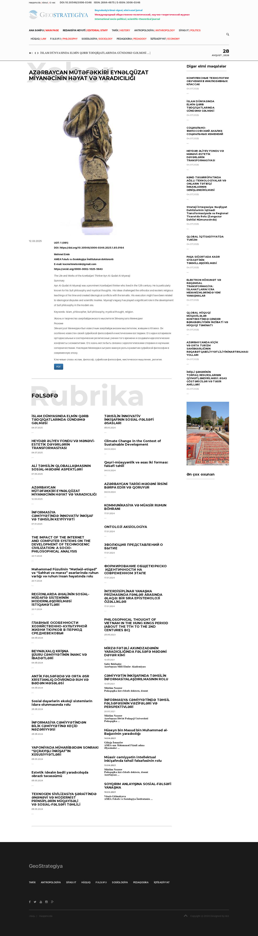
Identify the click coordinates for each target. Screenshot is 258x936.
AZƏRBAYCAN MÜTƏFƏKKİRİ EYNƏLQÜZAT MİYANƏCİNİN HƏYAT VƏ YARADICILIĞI (64, 491)
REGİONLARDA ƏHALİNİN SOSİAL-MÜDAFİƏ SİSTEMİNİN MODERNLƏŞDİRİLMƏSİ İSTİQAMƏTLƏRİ (61, 599)
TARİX (121, 30)
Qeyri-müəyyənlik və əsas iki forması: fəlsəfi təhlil (136, 464)
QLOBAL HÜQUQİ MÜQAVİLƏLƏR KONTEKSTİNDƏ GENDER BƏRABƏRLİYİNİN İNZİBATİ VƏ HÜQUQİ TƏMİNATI (207, 319)
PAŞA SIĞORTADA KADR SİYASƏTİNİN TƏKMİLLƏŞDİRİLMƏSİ (203, 260)
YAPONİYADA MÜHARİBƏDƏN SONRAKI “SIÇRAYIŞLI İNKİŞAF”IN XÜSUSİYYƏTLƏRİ (65, 751)
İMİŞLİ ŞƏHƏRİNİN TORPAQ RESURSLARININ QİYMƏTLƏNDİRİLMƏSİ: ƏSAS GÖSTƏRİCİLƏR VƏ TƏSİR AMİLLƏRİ (207, 378)
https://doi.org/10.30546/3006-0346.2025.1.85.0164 (92, 247)
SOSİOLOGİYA (97, 38)
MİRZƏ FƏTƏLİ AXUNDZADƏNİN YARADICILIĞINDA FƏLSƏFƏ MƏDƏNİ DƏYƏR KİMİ (135, 651)
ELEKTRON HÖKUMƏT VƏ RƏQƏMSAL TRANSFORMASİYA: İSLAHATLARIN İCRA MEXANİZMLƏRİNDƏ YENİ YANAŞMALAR (204, 287)
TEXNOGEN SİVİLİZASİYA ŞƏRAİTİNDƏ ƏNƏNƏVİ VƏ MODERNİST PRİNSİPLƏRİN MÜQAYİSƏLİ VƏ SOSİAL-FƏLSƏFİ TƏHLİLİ (64, 799)
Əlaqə (32, 916)
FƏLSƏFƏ (64, 38)
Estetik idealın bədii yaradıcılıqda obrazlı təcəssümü (60, 774)
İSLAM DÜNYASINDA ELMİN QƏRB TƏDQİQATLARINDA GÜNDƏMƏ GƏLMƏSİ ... (94, 53)
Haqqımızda (45, 916)
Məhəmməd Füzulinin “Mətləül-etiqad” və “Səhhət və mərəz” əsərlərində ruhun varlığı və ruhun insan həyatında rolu (65, 572)
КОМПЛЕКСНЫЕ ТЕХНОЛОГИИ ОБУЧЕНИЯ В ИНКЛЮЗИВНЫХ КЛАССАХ (208, 81)
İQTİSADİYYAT (165, 38)
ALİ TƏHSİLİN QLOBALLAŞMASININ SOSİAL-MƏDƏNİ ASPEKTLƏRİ (61, 467)
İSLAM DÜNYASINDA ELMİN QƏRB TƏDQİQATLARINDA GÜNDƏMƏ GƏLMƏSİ (60, 419)
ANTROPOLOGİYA (154, 30)
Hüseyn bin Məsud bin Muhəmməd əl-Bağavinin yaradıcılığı (136, 732)
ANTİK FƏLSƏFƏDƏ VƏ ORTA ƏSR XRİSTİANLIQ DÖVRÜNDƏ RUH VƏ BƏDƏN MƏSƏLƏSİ (60, 679)
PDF (58, 366)
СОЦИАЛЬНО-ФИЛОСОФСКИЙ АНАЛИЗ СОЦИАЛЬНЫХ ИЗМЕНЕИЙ (205, 131)
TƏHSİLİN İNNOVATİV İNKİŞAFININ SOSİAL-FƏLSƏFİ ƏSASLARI (129, 419)
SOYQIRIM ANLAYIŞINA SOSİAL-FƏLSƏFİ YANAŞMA (137, 785)
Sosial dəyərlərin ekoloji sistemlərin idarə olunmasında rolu (62, 703)
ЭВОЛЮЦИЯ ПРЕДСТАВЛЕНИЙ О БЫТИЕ (133, 546)
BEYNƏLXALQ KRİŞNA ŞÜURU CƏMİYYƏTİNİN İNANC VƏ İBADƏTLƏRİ (59, 654)
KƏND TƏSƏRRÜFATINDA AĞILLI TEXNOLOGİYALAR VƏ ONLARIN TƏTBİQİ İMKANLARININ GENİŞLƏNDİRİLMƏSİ (206, 184)
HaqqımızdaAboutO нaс (42, 2)
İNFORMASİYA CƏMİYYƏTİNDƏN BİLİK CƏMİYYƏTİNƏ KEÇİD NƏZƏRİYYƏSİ (59, 726)
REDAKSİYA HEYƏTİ (85, 30)
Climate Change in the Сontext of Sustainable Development (132, 442)
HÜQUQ (38, 38)
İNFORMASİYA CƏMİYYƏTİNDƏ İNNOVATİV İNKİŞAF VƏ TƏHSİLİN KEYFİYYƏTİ (62, 515)
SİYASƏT (190, 30)
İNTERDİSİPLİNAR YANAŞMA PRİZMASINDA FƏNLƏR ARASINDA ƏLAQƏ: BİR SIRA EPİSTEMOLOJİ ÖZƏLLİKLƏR (133, 596)
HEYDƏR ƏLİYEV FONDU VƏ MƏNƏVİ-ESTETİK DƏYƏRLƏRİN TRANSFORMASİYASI (63, 444)
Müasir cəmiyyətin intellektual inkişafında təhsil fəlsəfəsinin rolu (133, 759)
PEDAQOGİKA (132, 38)
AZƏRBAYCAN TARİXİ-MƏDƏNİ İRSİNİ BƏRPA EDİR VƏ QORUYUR (135, 485)
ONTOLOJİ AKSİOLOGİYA (125, 527)
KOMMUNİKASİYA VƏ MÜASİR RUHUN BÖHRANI (135, 507)
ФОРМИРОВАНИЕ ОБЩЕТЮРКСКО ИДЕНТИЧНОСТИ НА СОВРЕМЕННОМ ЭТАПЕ (135, 569)
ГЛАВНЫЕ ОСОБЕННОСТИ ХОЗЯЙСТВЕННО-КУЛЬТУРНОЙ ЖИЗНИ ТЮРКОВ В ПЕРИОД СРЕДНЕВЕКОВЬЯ (59, 628)
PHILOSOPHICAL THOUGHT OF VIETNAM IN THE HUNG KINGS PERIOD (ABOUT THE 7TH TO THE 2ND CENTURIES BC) (136, 625)
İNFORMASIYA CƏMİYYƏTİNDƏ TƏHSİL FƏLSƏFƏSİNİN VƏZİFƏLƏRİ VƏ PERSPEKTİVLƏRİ (137, 703)
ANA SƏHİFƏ (44, 30)
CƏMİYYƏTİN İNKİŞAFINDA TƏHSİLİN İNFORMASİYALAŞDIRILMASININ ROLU (136, 677)
